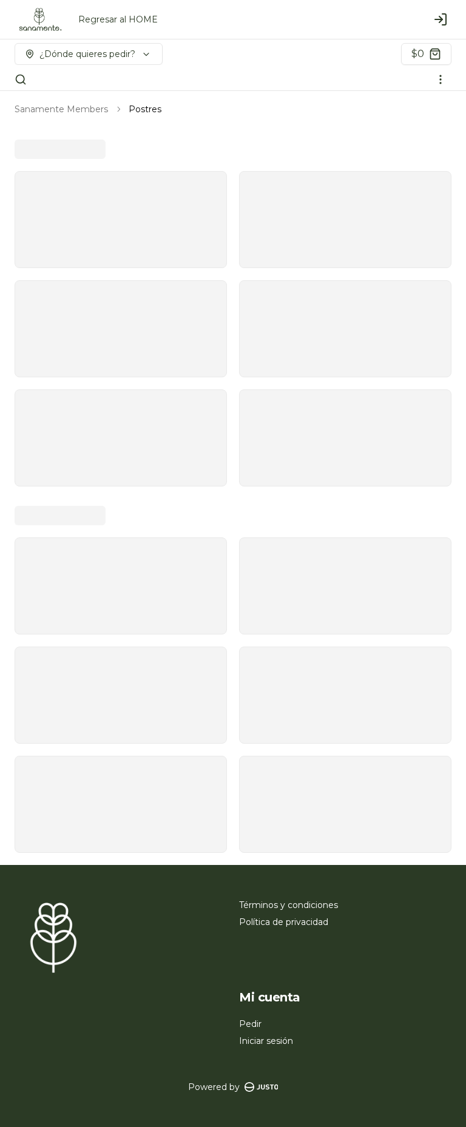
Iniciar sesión (266, 1040)
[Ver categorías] (440, 79)
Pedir (250, 1023)
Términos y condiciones (288, 905)
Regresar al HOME (118, 19)
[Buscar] (21, 79)
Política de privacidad (283, 922)
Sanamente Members (61, 109)
